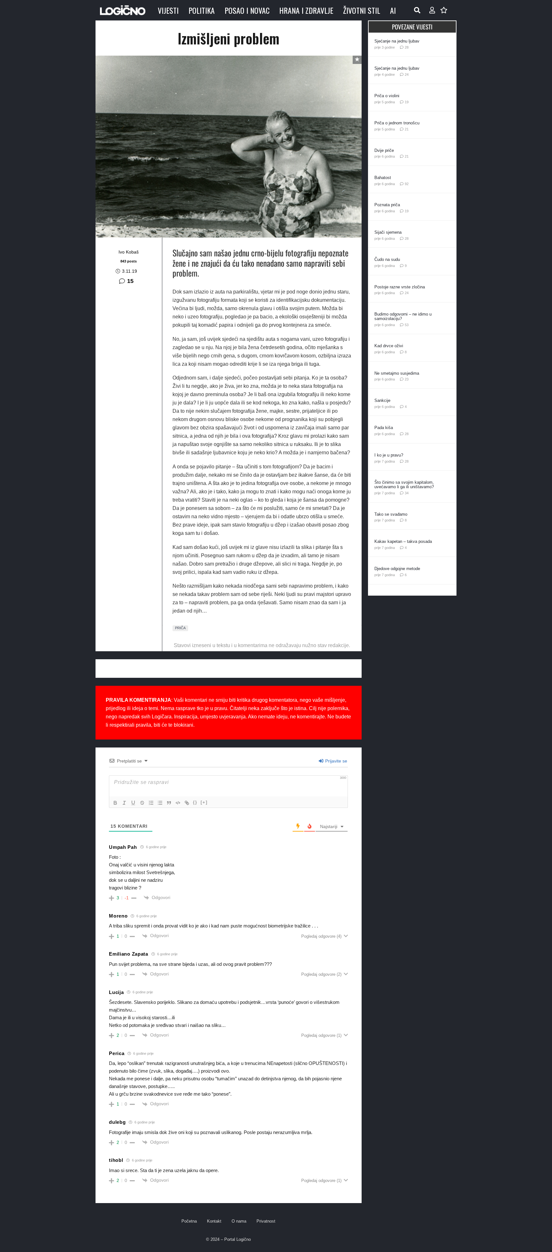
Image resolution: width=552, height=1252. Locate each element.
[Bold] (115, 803)
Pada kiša (383, 427)
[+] (204, 802)
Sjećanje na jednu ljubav (396, 41)
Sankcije (382, 400)
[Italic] (124, 803)
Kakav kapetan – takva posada (403, 541)
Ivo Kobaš (129, 251)
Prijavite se (335, 760)
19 (407, 102)
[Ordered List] (151, 803)
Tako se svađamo (390, 514)
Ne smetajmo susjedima (396, 373)
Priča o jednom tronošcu (396, 123)
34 (407, 493)
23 (407, 379)
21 (407, 129)
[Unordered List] (160, 803)
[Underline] (133, 803)
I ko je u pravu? (388, 455)
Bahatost (382, 177)
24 (407, 74)
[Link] (186, 803)
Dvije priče (384, 150)
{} (195, 802)
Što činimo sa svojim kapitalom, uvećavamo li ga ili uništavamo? (404, 484)
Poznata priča (387, 204)
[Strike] (142, 803)
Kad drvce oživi (388, 345)
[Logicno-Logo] (122, 10)
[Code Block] (177, 803)
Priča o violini (386, 95)
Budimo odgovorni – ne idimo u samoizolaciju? (403, 316)
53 (407, 325)
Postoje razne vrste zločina (399, 287)
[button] (417, 10)
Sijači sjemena (388, 232)
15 (130, 281)
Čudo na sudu (387, 259)
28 (407, 47)
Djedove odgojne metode (397, 568)
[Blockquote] (169, 803)
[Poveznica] (432, 10)
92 (407, 184)
